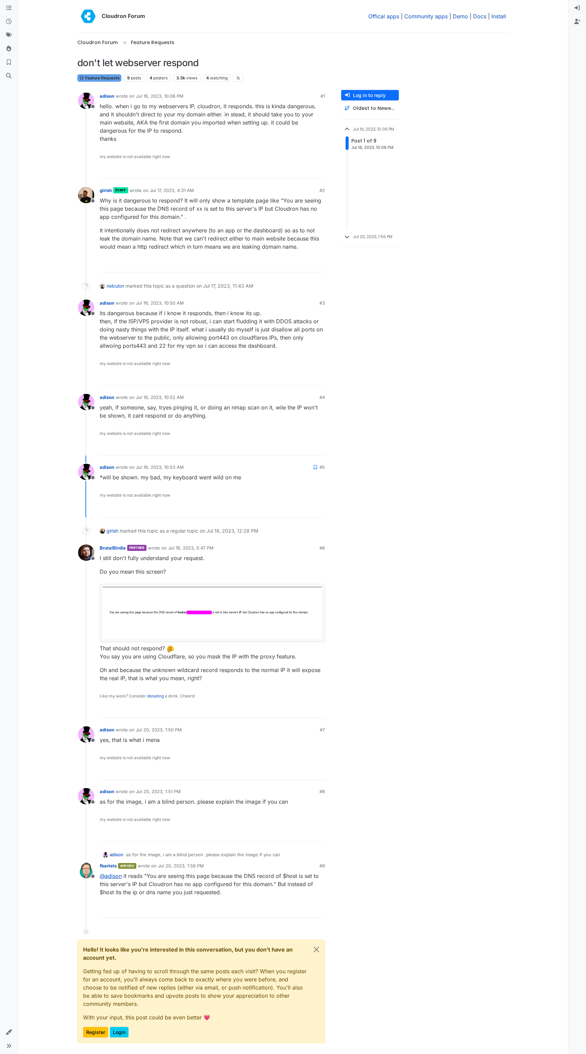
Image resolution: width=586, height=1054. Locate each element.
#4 (322, 397)
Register (95, 1032)
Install (498, 16)
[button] (9, 1032)
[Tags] (9, 35)
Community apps (426, 16)
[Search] (9, 76)
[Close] (316, 949)
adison (107, 96)
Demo (460, 16)
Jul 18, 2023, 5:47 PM (191, 548)
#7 (322, 729)
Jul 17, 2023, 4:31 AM (172, 190)
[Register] (577, 21)
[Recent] (9, 21)
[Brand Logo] (88, 16)
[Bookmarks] (9, 62)
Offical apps (383, 16)
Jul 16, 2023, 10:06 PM (159, 96)
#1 (322, 96)
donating (155, 695)
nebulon (115, 286)
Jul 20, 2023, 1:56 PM (181, 865)
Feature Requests (102, 77)
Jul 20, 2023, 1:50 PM (159, 729)
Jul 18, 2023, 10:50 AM (160, 303)
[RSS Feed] (238, 78)
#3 (322, 303)
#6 (322, 548)
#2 (322, 190)
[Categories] (9, 8)
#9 (322, 865)
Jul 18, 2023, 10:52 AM (160, 397)
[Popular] (9, 48)
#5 (322, 467)
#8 (322, 791)
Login (119, 1032)
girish (106, 190)
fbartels (108, 865)
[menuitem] (577, 8)
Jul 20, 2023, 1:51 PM (158, 791)
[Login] (577, 8)
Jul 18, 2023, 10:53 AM (160, 467)
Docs (479, 16)
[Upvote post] (308, 170)
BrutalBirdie (113, 548)
